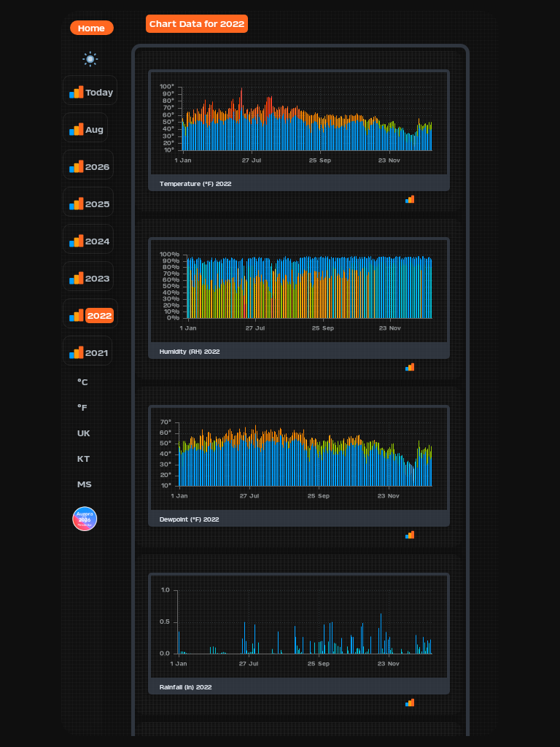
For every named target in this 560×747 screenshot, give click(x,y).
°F (82, 407)
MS (84, 484)
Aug (94, 129)
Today (99, 92)
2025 (97, 203)
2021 (96, 352)
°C (82, 381)
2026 (97, 166)
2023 (97, 278)
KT (83, 458)
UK (83, 432)
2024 (97, 241)
